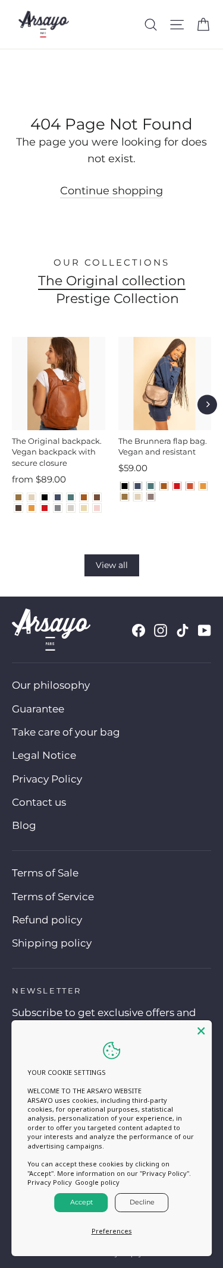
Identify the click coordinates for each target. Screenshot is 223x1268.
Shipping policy (52, 943)
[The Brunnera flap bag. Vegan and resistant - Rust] (190, 486)
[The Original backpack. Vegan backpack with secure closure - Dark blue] (58, 497)
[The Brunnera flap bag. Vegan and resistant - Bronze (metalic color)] (125, 497)
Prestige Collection (117, 299)
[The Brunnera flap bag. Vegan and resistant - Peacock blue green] (151, 486)
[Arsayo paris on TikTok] (182, 630)
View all (112, 565)
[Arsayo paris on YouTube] (204, 630)
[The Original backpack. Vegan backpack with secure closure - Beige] (84, 508)
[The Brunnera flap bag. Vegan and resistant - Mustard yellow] (203, 486)
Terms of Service (53, 897)
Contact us (39, 802)
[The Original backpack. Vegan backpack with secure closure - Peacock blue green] (71, 497)
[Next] (207, 404)
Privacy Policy (47, 779)
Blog (24, 825)
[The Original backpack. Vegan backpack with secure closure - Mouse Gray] (58, 508)
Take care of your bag (66, 732)
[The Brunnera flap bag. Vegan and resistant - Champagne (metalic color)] (138, 497)
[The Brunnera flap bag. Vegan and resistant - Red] (177, 486)
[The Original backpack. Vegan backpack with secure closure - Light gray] (71, 508)
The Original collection (112, 281)
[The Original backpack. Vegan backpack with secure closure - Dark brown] (18, 508)
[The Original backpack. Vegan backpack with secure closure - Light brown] (97, 497)
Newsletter (46, 990)
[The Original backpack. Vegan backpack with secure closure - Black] (44, 497)
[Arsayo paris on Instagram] (160, 630)
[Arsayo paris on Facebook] (138, 630)
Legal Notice (44, 755)
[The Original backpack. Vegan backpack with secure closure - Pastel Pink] (97, 508)
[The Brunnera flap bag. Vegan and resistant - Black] (125, 486)
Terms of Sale (45, 873)
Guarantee (38, 709)
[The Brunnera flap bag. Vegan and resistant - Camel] (164, 486)
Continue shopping (111, 190)
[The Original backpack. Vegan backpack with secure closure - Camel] (84, 497)
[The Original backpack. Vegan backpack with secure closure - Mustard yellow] (31, 508)
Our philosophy (51, 685)
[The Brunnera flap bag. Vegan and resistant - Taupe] (151, 497)
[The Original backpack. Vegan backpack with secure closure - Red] (44, 508)
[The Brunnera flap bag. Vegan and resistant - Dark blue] (138, 486)
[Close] (201, 1031)
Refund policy (47, 920)
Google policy (97, 1182)
